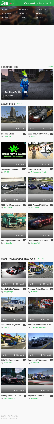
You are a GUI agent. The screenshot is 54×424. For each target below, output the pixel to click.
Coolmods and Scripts (39, 172)
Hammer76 (34, 291)
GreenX (6, 327)
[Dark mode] (47, 3)
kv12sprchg (8, 243)
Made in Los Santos (9, 418)
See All (50, 66)
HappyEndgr (8, 291)
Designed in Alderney (9, 416)
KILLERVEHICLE (10, 398)
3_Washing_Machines (38, 327)
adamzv (33, 136)
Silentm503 (35, 363)
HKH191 (7, 172)
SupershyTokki (36, 243)
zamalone (7, 136)
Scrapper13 (8, 207)
